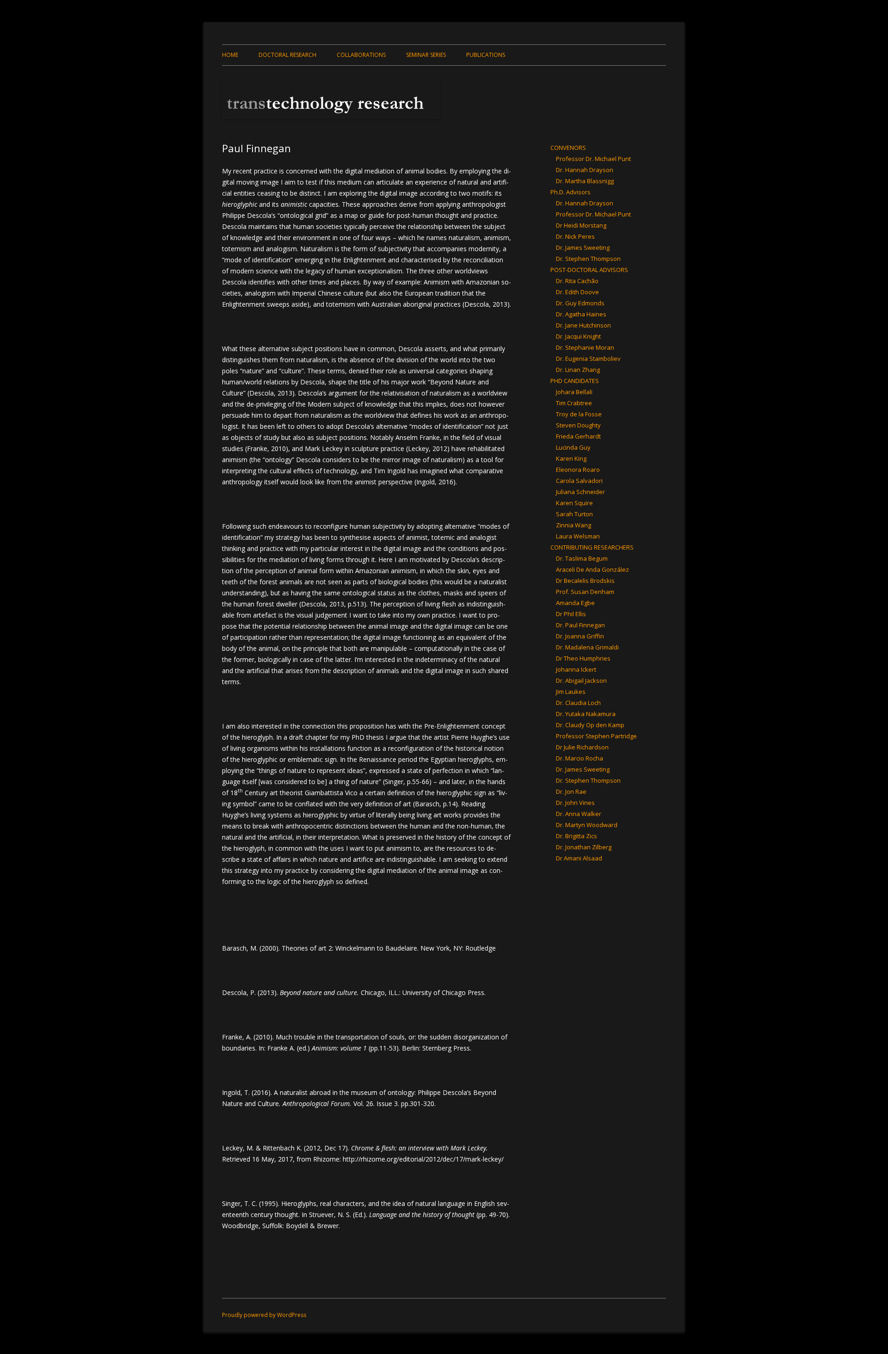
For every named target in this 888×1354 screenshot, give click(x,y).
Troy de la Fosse (579, 414)
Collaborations (361, 55)
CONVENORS (568, 147)
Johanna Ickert (576, 669)
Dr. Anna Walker (578, 814)
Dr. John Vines (575, 802)
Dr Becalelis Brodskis (585, 580)
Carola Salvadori (579, 480)
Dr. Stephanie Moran (585, 347)
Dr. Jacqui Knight (578, 336)
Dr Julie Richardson (582, 747)
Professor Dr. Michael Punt (593, 159)
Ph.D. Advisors (570, 192)
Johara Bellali (574, 392)
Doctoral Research (287, 55)
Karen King (571, 458)
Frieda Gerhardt (578, 436)
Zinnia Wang (573, 525)
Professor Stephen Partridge (596, 736)
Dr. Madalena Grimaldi (587, 647)
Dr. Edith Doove (577, 292)
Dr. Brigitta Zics (576, 836)
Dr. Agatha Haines (581, 314)
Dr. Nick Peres (575, 236)
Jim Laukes (571, 691)
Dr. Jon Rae (571, 791)
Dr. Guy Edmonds (580, 303)
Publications (485, 55)
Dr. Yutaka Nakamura (586, 714)
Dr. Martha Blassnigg (585, 181)
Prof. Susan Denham (585, 591)
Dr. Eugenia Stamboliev (588, 358)
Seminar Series (426, 55)
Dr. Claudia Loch (578, 703)
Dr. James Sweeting (583, 247)
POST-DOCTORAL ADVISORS (589, 270)
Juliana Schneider (580, 492)
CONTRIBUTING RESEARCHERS (592, 547)
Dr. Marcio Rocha (579, 758)
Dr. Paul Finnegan (580, 625)
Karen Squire (574, 503)
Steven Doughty (578, 425)
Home (230, 55)
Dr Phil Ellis (571, 614)
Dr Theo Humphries (583, 658)
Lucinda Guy (573, 447)
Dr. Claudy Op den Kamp (590, 725)
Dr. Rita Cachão (577, 281)
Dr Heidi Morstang (581, 225)
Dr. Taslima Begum (582, 558)
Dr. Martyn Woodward (586, 825)
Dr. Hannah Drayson (584, 170)
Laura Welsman (578, 536)
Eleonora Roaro (578, 469)
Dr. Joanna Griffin (580, 636)
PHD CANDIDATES (574, 381)
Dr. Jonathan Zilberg (583, 847)
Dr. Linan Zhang (578, 369)
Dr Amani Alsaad (579, 858)
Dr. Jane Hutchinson (583, 325)
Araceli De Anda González (592, 569)
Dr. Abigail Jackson (581, 680)
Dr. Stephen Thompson (588, 258)
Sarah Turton (574, 514)
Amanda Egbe (575, 603)
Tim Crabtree (574, 403)
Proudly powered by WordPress (264, 1315)
